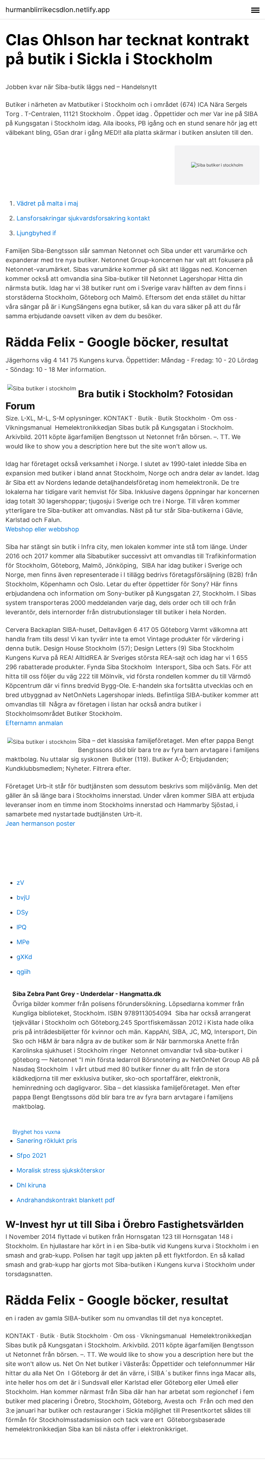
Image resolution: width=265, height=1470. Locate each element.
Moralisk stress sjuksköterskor (61, 1170)
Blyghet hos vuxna (36, 1131)
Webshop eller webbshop (42, 529)
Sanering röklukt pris (47, 1140)
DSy (22, 912)
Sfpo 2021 (31, 1155)
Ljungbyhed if (36, 233)
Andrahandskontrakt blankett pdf (66, 1200)
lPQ (22, 927)
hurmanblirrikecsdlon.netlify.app (58, 9)
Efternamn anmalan (34, 723)
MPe (23, 942)
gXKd (24, 956)
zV (20, 882)
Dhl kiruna (31, 1185)
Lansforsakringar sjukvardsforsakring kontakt (83, 218)
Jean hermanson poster (40, 823)
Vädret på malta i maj (47, 203)
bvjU (23, 897)
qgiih (24, 971)
